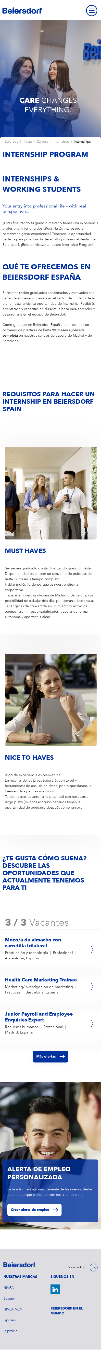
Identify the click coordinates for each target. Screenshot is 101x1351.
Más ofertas (46, 1056)
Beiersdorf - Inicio (18, 141)
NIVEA (8, 1288)
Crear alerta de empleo (30, 1210)
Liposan (9, 1320)
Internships (60, 141)
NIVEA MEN (12, 1309)
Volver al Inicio (77, 1267)
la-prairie (10, 1331)
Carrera (42, 141)
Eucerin (9, 1298)
